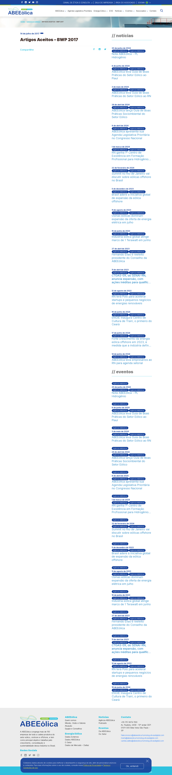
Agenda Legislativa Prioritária (80, 11)
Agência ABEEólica (107, 720)
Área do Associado (125, 2)
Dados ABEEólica (72, 739)
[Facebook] (94, 49)
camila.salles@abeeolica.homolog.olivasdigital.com (142, 741)
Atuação (68, 726)
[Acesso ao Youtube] (33, 2)
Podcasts (103, 723)
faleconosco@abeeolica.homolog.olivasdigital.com (142, 735)
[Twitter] (105, 49)
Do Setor (102, 734)
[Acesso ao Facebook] (22, 2)
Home (23, 22)
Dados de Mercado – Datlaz (77, 745)
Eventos (128, 11)
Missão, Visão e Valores (75, 723)
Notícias (118, 11)
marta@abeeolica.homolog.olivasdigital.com (139, 738)
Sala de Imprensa (104, 2)
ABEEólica (59, 11)
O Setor (68, 742)
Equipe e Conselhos (73, 728)
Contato (153, 11)
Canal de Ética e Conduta (76, 2)
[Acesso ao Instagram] (37, 2)
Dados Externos (33, 22)
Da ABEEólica (104, 731)
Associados (141, 11)
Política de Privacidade (92, 765)
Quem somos (70, 720)
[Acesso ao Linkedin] (26, 2)
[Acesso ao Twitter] (29, 2)
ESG (111, 11)
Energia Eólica (100, 11)
